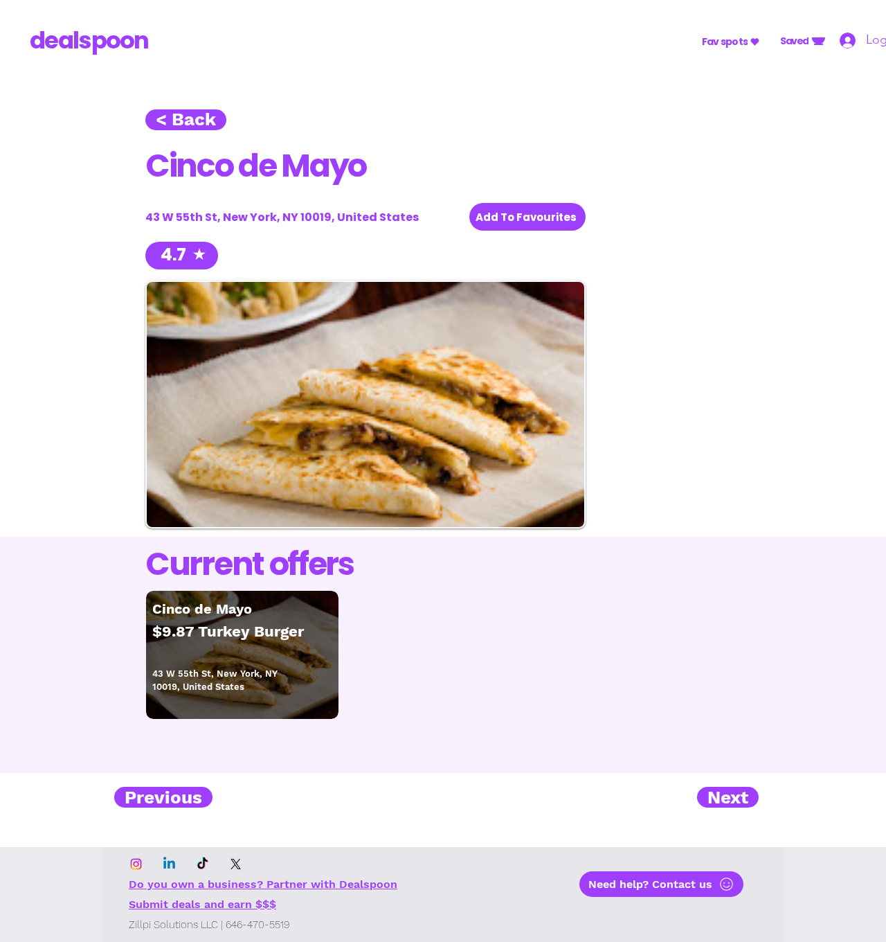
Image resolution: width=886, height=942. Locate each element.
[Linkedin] (169, 864)
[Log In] (843, 40)
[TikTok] (202, 864)
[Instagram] (136, 864)
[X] (235, 864)
